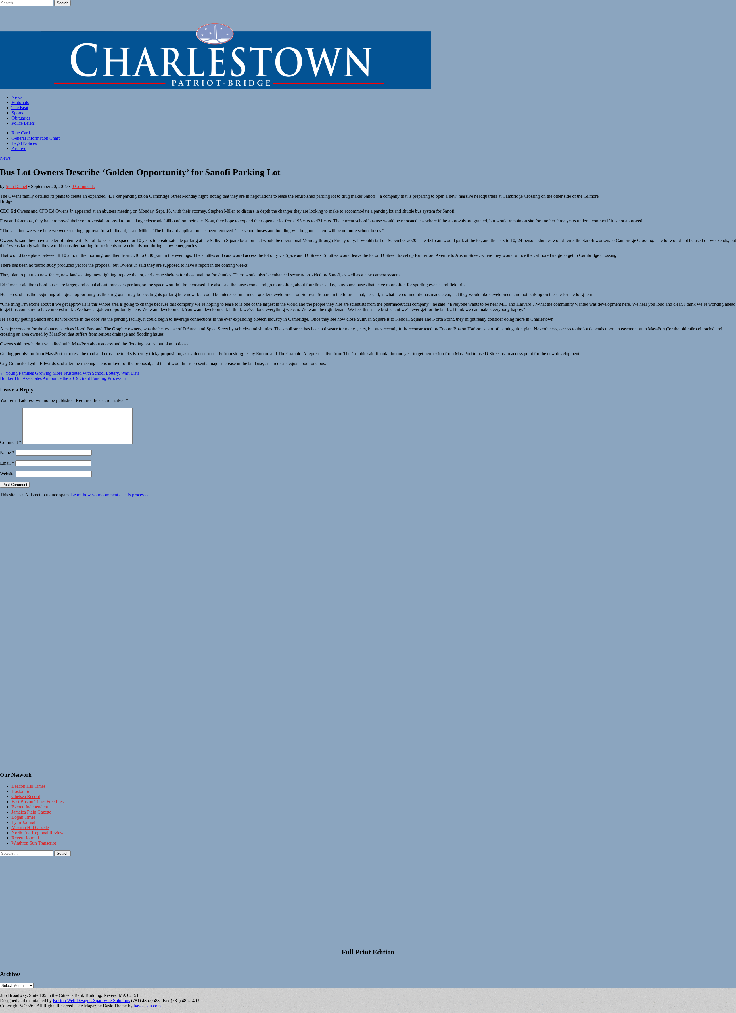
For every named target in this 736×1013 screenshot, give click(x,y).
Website (7, 473)
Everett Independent (30, 806)
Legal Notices (24, 143)
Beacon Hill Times (28, 786)
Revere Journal (25, 837)
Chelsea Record (26, 796)
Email (7, 463)
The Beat (20, 107)
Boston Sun (22, 791)
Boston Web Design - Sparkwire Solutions (91, 1000)
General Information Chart (36, 138)
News (17, 97)
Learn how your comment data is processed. (111, 494)
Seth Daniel (16, 186)
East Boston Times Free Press (38, 801)
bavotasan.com (147, 1005)
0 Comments (83, 186)
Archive (19, 148)
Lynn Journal (23, 822)
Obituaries (21, 118)
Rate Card (21, 132)
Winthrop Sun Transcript (34, 843)
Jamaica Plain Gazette (31, 812)
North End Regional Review (38, 832)
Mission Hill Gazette (30, 827)
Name (7, 452)
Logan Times (23, 817)
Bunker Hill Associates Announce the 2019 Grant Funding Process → (63, 378)
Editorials (20, 102)
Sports (17, 112)
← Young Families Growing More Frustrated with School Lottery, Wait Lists (69, 373)
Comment (10, 442)
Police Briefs (23, 123)
